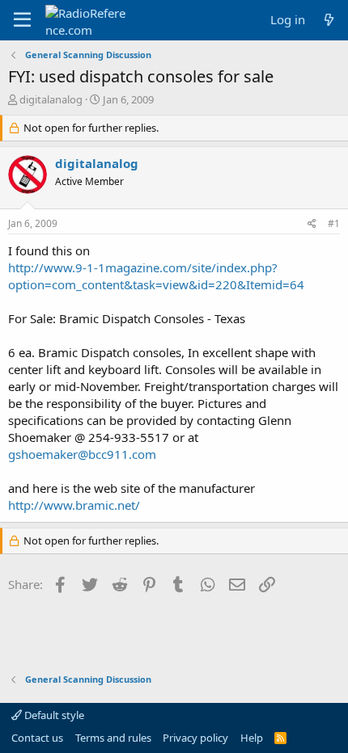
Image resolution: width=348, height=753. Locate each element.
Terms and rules (113, 737)
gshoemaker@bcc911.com (82, 454)
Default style (53, 715)
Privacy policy (195, 737)
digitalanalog (51, 99)
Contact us (37, 737)
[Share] (312, 224)
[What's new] (329, 20)
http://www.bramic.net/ (74, 505)
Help (251, 737)
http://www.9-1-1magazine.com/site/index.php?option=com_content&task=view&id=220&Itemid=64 (156, 275)
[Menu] (22, 20)
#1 (334, 223)
